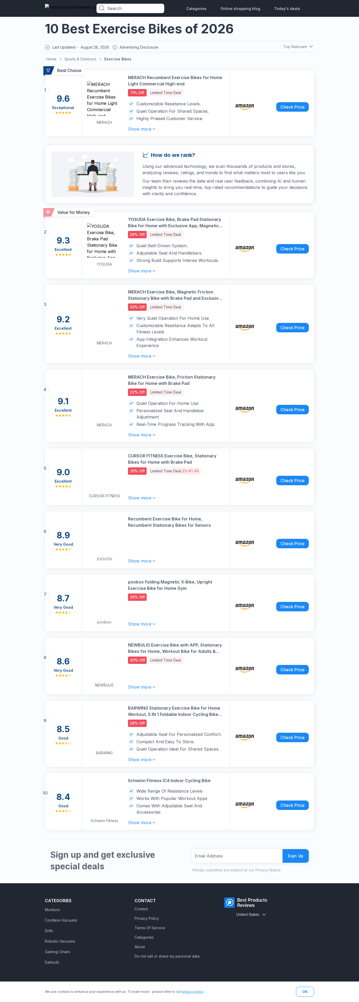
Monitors (52, 909)
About (140, 946)
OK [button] (305, 991)
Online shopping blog (240, 8)
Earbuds (52, 962)
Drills (49, 930)
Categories (196, 8)
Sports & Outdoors (80, 59)
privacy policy (192, 992)
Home (51, 59)
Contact (141, 909)
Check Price (292, 107)
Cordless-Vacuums (61, 920)
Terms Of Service (150, 928)
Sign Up (296, 856)
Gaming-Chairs (57, 951)
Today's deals (287, 8)
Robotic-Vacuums (60, 941)
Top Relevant (295, 46)
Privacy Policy (147, 918)
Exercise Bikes (117, 59)
